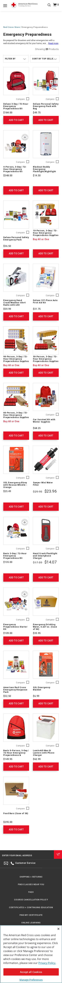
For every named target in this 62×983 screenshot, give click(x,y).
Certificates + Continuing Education (31, 907)
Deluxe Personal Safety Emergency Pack (16, 238)
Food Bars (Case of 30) (15, 813)
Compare (20, 99)
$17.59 (37, 562)
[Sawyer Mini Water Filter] (46, 460)
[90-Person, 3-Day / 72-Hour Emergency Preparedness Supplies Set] (16, 340)
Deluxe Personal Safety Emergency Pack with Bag (45, 106)
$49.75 (37, 112)
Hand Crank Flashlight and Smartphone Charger (45, 555)
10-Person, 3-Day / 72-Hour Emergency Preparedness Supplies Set (46, 234)
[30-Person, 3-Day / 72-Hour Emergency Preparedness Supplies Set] (46, 340)
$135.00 (7, 562)
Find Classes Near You (31, 884)
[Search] (49, 7)
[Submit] (58, 854)
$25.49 (7, 491)
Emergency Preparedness (35, 27)
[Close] (58, 929)
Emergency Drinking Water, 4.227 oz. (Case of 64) (45, 626)
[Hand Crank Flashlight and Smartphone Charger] (46, 531)
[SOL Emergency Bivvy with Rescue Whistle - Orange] (16, 460)
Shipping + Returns (31, 877)
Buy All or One (41, 239)
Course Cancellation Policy (31, 900)
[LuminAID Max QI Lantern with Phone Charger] (46, 728)
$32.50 (7, 696)
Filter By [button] (10, 59)
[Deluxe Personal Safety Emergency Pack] (16, 214)
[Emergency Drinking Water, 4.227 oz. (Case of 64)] (46, 602)
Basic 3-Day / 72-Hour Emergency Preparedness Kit (15, 555)
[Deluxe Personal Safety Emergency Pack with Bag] (46, 81)
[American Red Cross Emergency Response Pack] (16, 665)
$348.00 (7, 175)
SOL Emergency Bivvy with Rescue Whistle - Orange (15, 484)
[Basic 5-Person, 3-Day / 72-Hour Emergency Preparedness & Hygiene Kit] (16, 728)
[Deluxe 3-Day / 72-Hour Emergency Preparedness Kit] (16, 81)
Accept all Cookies (31, 972)
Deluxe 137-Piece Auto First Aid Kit (45, 301)
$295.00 (7, 822)
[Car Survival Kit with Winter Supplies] (46, 397)
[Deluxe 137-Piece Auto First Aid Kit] (46, 278)
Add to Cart (16, 120)
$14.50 (37, 175)
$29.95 (37, 491)
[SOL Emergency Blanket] (46, 665)
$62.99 (37, 759)
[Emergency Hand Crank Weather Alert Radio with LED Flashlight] (16, 278)
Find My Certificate (31, 915)
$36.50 (7, 246)
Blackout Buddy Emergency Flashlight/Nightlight (44, 169)
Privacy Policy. (47, 963)
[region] (31, 954)
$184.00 (7, 112)
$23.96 (50, 491)
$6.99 (36, 696)
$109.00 (7, 633)
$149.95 (7, 759)
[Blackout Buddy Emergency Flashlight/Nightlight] (46, 144)
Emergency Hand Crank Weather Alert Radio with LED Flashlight (14, 303)
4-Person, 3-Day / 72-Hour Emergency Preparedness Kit (14, 169)
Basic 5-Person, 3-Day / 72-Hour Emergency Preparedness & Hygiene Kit (16, 754)
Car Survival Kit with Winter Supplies (44, 420)
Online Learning (31, 923)
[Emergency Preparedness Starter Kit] (16, 602)
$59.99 (7, 309)
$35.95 (37, 633)
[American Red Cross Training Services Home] (24, 5)
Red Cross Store (11, 27)
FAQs (31, 892)
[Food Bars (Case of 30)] (16, 791)
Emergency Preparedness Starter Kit (15, 626)
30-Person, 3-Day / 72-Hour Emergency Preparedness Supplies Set (46, 360)
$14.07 (50, 562)
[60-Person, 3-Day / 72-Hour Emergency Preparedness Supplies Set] (16, 397)
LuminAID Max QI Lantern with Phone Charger (43, 752)
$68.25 (37, 428)
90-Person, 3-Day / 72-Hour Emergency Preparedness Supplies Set (16, 360)
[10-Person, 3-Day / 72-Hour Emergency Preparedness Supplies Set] (46, 214)
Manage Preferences (31, 979)
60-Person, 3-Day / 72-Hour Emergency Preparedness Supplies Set (16, 416)
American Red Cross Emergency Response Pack (15, 689)
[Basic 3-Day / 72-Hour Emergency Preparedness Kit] (16, 531)
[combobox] (44, 58)
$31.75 (37, 309)
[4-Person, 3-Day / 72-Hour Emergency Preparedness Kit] (16, 144)
